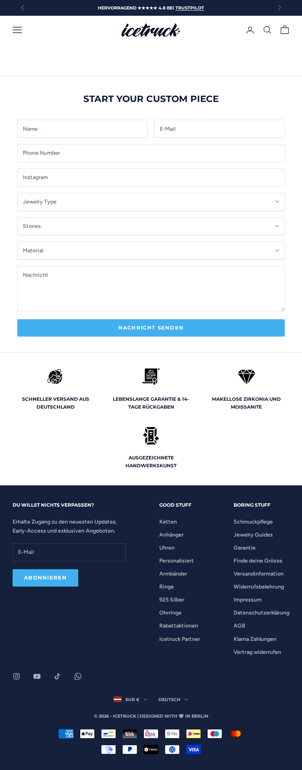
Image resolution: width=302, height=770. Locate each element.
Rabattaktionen (178, 625)
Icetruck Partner (179, 639)
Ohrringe (170, 612)
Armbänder (173, 573)
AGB (239, 625)
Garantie (245, 547)
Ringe (166, 586)
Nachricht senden (151, 327)
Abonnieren (45, 577)
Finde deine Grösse (258, 560)
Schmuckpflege (253, 521)
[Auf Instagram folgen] (16, 676)
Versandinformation (259, 573)
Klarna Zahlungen (255, 639)
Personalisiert (176, 560)
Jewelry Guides (253, 534)
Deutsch (169, 699)
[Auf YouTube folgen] (37, 676)
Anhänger (171, 534)
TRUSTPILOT (189, 8)
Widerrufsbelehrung (259, 586)
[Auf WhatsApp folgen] (78, 676)
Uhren (167, 547)
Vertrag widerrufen (257, 652)
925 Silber (171, 599)
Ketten (168, 521)
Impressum (247, 599)
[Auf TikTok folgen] (57, 676)
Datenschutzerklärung (261, 612)
